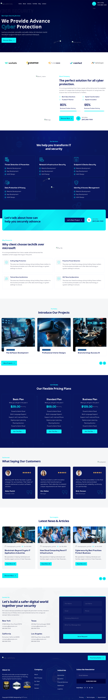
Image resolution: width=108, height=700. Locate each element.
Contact (44, 3)
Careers (36, 688)
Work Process (38, 678)
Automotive (60, 675)
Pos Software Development (17, 353)
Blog (39, 3)
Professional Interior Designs (54, 353)
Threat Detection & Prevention (17, 164)
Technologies (91, 697)
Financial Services (62, 682)
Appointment (102, 697)
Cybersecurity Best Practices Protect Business (88, 551)
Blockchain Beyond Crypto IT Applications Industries (17, 551)
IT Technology (10, 350)
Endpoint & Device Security (85, 164)
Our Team (37, 681)
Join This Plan (17, 431)
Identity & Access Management (86, 188)
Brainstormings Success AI (89, 353)
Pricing (81, 697)
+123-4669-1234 (101, 5)
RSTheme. (24, 697)
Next (104, 363)
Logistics (60, 689)
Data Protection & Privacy (15, 188)
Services (29, 3)
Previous (100, 363)
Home (20, 3)
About (24, 3)
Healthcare (60, 685)
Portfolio (35, 3)
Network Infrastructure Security (52, 164)
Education (60, 678)
